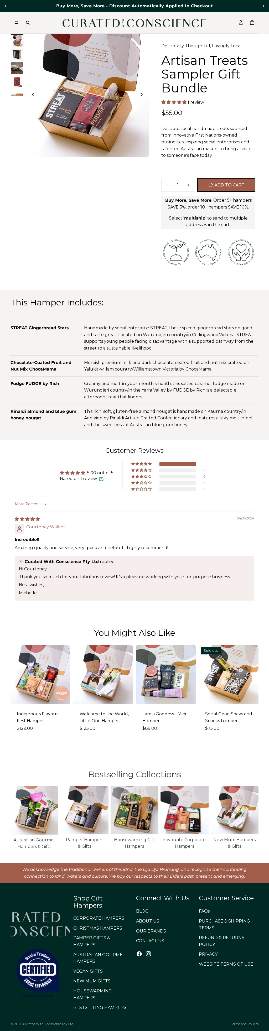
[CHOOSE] (125, 696)
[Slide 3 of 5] (17, 68)
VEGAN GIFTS (88, 971)
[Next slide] (263, 6)
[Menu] (17, 23)
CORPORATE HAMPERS (98, 918)
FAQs (204, 911)
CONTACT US (150, 940)
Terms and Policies (244, 1024)
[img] (27, 519)
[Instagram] (148, 954)
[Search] (28, 22)
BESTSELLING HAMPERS (99, 1007)
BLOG (142, 911)
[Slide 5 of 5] (17, 95)
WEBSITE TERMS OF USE (226, 964)
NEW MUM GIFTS (92, 981)
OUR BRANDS (151, 931)
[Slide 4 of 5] (17, 81)
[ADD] (62, 696)
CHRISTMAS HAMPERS (97, 928)
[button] (174, 102)
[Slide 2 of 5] (17, 54)
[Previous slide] (6, 6)
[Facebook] (139, 954)
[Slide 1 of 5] (17, 40)
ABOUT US (147, 921)
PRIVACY (208, 954)
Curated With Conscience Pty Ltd (48, 1024)
